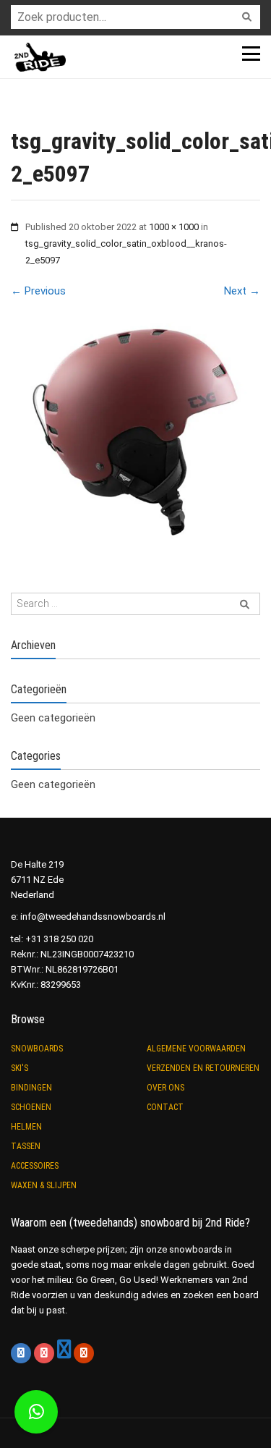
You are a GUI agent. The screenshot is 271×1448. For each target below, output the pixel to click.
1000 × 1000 (174, 226)
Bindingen (31, 1088)
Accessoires (35, 1166)
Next (242, 290)
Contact (165, 1107)
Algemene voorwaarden (196, 1048)
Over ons (165, 1088)
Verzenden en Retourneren (203, 1068)
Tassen (25, 1146)
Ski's (19, 1068)
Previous (38, 290)
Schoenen (31, 1107)
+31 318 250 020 (59, 938)
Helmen (26, 1127)
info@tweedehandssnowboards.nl (92, 916)
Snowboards (37, 1048)
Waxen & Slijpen (44, 1185)
